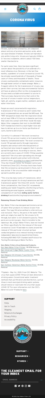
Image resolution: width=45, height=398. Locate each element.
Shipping (7, 309)
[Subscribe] (41, 379)
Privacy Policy (10, 316)
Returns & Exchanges (13, 313)
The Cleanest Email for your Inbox (21, 372)
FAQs (6, 303)
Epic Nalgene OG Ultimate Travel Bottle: (17, 255)
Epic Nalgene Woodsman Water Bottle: (16, 260)
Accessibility (9, 319)
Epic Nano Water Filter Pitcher (13, 247)
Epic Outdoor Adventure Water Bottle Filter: (19, 265)
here (24, 290)
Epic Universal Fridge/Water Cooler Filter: (18, 250)
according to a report (22, 160)
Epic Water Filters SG (24, 396)
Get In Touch (9, 306)
